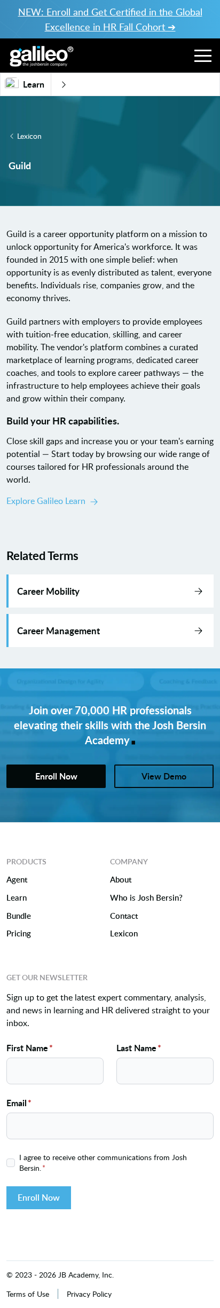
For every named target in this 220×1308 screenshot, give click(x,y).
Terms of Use (27, 1294)
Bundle (18, 916)
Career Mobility (48, 591)
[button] (203, 55)
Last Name (138, 1047)
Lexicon (29, 136)
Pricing (18, 934)
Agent (16, 880)
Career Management (58, 630)
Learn (16, 898)
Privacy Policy (89, 1294)
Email (19, 1102)
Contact (124, 916)
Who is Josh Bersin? (146, 898)
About (120, 880)
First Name (29, 1047)
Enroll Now (39, 1197)
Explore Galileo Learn (45, 501)
